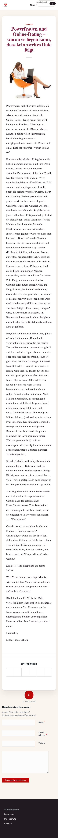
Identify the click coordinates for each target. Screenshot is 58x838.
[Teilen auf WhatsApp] (25, 672)
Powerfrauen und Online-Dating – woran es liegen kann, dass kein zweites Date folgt (29, 39)
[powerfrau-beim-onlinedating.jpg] (29, 80)
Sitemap (8, 824)
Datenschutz (10, 819)
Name (42, 722)
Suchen (53, 3)
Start (32, 5)
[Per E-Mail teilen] (48, 672)
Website (42, 743)
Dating (29, 24)
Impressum (9, 814)
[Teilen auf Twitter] (18, 672)
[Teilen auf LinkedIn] (40, 672)
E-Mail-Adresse (43, 733)
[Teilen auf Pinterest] (33, 672)
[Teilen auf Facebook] (10, 672)
